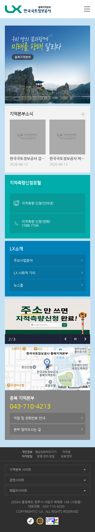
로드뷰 (45, 394)
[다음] (85, 339)
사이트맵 (87, 9)
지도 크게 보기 (77, 394)
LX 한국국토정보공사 (28, 10)
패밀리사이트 (18, 490)
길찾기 (59, 394)
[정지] (75, 339)
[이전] (65, 339)
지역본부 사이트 (20, 469)
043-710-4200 (54, 506)
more (83, 114)
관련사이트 (17, 480)
